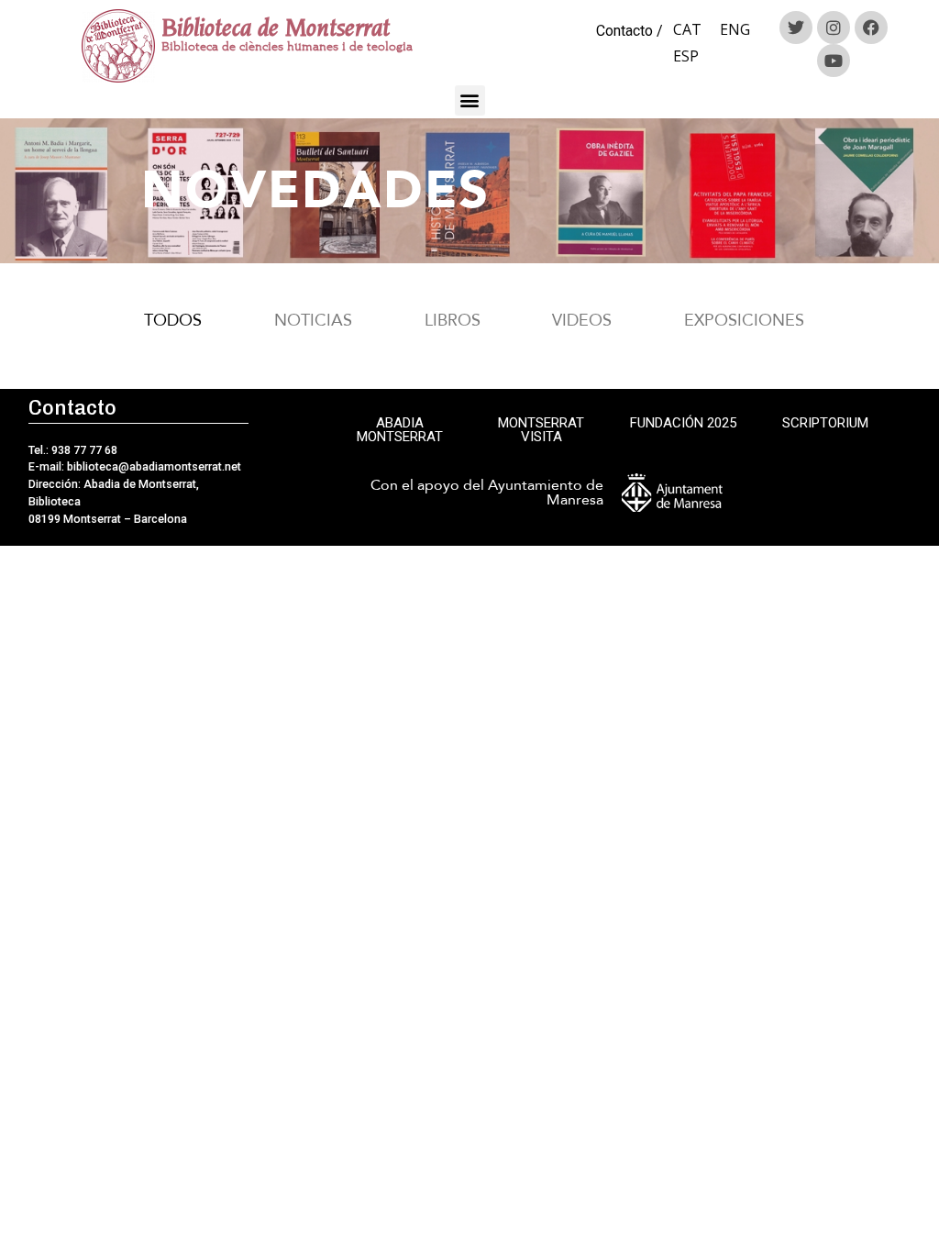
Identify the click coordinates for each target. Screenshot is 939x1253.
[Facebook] (871, 27)
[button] (470, 100)
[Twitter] (795, 27)
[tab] (168, 320)
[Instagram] (833, 27)
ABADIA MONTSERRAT (400, 430)
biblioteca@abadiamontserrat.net (152, 466)
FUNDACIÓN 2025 (683, 423)
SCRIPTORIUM (825, 423)
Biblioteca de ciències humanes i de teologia (287, 46)
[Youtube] (833, 60)
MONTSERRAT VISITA (541, 430)
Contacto (624, 30)
